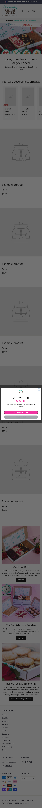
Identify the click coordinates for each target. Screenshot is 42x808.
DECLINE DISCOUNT (21, 417)
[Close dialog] (39, 389)
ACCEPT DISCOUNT (21, 412)
